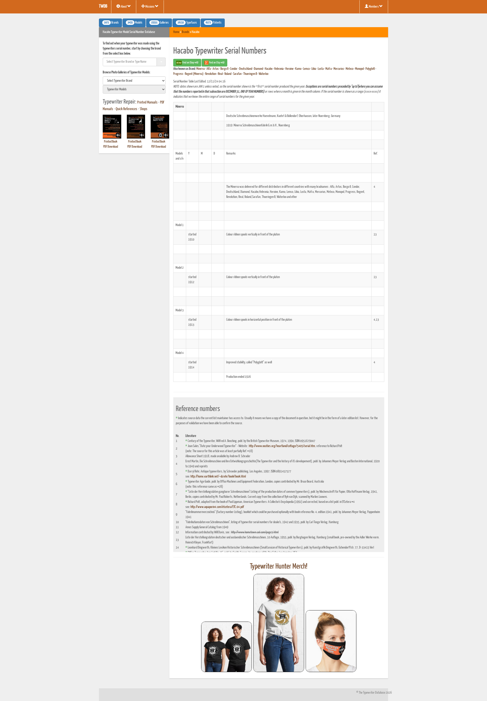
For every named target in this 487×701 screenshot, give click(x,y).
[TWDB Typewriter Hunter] (226, 647)
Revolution (210, 74)
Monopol (359, 69)
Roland (227, 74)
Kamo (298, 69)
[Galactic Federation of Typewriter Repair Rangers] (278, 623)
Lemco (306, 69)
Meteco (349, 69)
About (123, 6)
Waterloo (263, 74)
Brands (185, 32)
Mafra (328, 69)
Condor (233, 69)
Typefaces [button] (187, 23)
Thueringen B (250, 74)
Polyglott (370, 69)
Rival (220, 74)
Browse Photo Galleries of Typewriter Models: (126, 72)
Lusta (321, 69)
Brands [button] (111, 23)
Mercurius (339, 69)
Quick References (126, 109)
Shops (143, 109)
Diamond (258, 69)
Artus (216, 69)
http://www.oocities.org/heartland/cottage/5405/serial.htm (282, 446)
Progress (178, 74)
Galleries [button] (160, 23)
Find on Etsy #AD (216, 62)
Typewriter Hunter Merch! (278, 566)
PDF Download (110, 146)
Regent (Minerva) (194, 74)
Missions (150, 6)
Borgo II (224, 69)
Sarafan (237, 74)
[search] (134, 80)
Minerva (200, 69)
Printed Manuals (147, 102)
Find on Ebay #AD (190, 62)
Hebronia (279, 69)
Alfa (208, 69)
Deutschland (245, 69)
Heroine (289, 69)
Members (373, 6)
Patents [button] (213, 23)
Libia (313, 69)
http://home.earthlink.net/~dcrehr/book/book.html (218, 476)
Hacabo (268, 69)
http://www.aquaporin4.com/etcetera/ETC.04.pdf (217, 507)
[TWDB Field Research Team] (331, 641)
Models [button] (135, 23)
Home (176, 32)
